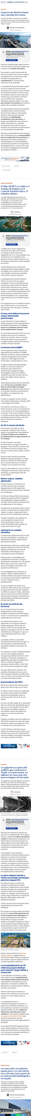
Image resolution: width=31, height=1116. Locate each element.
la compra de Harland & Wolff (11, 1016)
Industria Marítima (6, 183)
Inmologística (5, 1065)
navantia (5, 1052)
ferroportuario (6, 170)
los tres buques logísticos (13, 954)
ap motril (16, 166)
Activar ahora (11, 60)
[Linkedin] (13, 1115)
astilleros (14, 1052)
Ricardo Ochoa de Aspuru (17, 27)
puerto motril (6, 166)
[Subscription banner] (15, 750)
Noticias (3, 9)
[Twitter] (7, 1115)
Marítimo (4, 764)
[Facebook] (2, 1115)
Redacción (17, 212)
